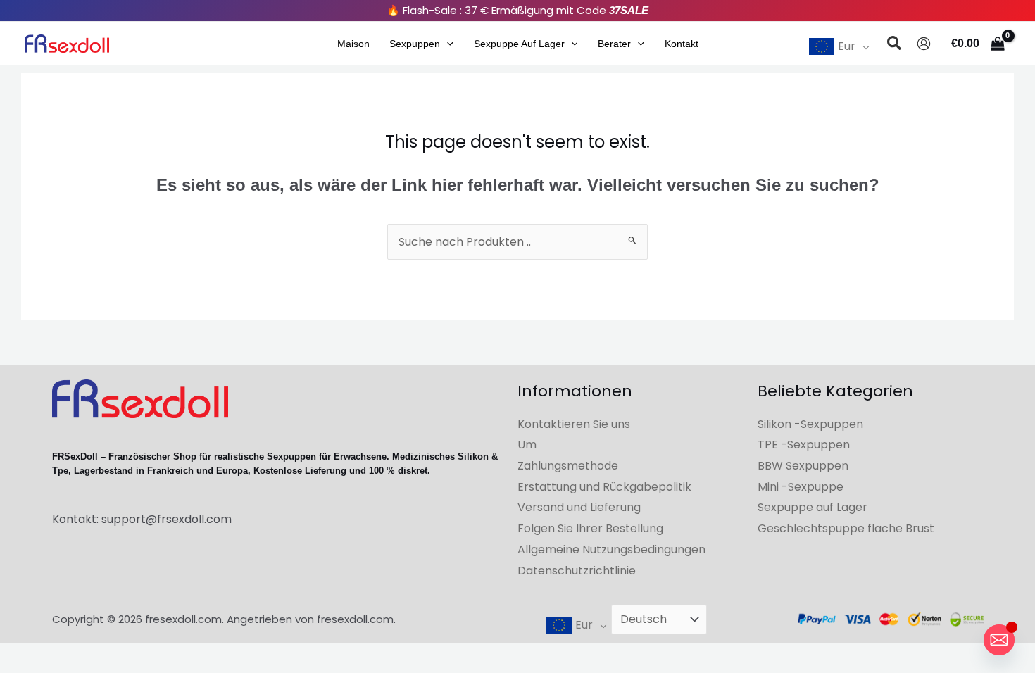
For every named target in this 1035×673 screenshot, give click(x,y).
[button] (446, 43)
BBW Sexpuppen (803, 466)
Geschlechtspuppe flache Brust (846, 528)
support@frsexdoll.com (166, 519)
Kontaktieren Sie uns (574, 424)
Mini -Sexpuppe (800, 487)
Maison (353, 43)
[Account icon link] (924, 44)
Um (527, 444)
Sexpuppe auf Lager (519, 43)
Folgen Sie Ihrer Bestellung (590, 528)
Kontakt (681, 43)
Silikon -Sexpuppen (810, 424)
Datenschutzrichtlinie (577, 570)
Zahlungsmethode (568, 466)
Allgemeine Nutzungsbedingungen (611, 549)
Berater (614, 43)
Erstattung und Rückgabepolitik (604, 487)
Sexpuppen (414, 43)
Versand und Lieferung (579, 507)
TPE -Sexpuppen (804, 444)
